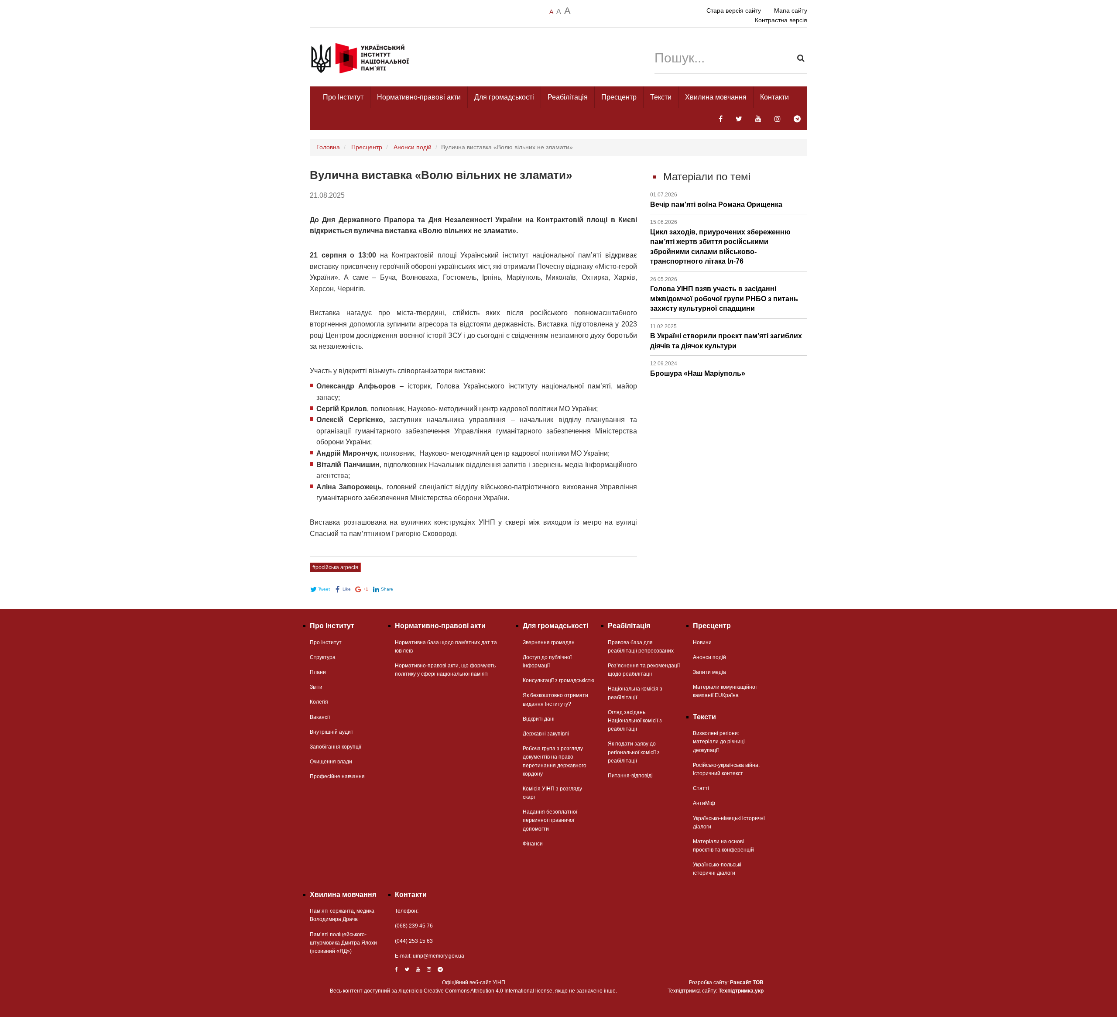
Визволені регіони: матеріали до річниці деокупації (719, 741)
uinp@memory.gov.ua (438, 956)
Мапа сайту (790, 10)
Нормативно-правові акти (419, 97)
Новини (702, 642)
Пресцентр (619, 97)
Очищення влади (331, 762)
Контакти (774, 97)
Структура (323, 657)
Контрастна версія (781, 20)
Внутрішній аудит (331, 732)
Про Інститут (343, 97)
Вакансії (320, 717)
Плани (318, 672)
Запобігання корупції (335, 747)
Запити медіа (709, 672)
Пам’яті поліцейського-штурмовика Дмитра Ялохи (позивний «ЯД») (343, 942)
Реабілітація (568, 97)
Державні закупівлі (546, 734)
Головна (328, 147)
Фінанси (533, 844)
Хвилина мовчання (716, 97)
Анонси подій (413, 147)
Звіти (316, 687)
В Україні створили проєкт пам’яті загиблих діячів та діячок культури (726, 336)
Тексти (661, 97)
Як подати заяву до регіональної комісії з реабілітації (634, 752)
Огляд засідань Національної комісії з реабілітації (635, 720)
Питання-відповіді (630, 776)
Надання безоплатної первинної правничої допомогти (550, 820)
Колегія (319, 702)
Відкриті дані (539, 719)
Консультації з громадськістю (558, 680)
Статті (701, 788)
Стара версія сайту (733, 10)
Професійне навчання (337, 776)
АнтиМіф (704, 803)
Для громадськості (504, 97)
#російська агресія (335, 567)
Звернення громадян (549, 642)
